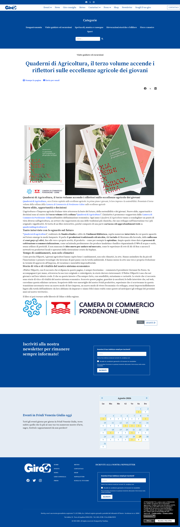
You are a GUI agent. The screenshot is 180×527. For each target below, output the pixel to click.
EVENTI (56, 469)
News (57, 7)
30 (146, 438)
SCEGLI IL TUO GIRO (81, 481)
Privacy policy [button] (168, 513)
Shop (116, 7)
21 (133, 431)
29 (139, 438)
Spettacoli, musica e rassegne (89, 27)
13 (126, 424)
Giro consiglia (69, 7)
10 (104, 424)
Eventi (47, 7)
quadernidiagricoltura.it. (35, 227)
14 (133, 424)
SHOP (76, 473)
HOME (56, 465)
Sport (90, 31)
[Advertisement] (90, 108)
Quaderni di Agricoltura (34, 201)
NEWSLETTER (79, 477)
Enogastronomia (34, 27)
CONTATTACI (174, 7)
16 (146, 424)
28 (133, 438)
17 (104, 431)
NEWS (56, 473)
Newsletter (127, 7)
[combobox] (88, 39)
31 (104, 445)
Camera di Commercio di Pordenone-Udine (65, 204)
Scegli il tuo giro (143, 7)
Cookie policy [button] (156, 513)
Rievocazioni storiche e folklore (121, 27)
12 (120, 424)
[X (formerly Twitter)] (150, 88)
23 (146, 431)
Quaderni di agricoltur (35, 234)
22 (139, 431)
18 (112, 431)
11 (112, 424)
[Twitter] (90, 2)
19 (120, 431)
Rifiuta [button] (149, 521)
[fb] (27, 478)
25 (112, 438)
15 (139, 424)
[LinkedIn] (155, 88)
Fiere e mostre (147, 27)
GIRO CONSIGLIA (60, 477)
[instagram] (40, 478)
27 (126, 438)
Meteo (82, 7)
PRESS (56, 481)
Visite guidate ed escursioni (58, 27)
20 (126, 431)
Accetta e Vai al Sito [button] (165, 521)
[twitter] (34, 478)
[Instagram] (94, 2)
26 (120, 438)
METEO (76, 465)
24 (104, 438)
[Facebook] (86, 2)
